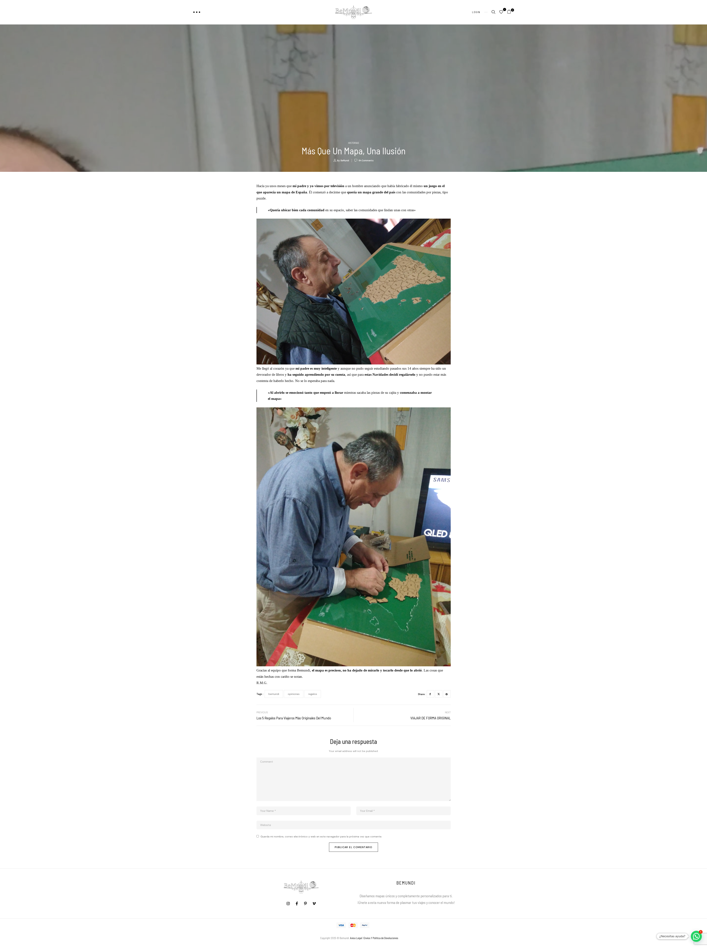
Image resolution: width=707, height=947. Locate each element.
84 (366, 160)
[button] (510, 12)
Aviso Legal (356, 938)
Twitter (438, 694)
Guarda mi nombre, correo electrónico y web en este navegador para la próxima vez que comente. (321, 836)
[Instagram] (288, 903)
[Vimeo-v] (314, 903)
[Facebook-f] (297, 903)
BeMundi (345, 160)
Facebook (430, 694)
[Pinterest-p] (305, 903)
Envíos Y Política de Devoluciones (381, 938)
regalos (312, 694)
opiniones (294, 694)
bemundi (273, 694)
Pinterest (447, 694)
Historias (353, 142)
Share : (422, 694)
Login (476, 12)
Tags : (259, 694)
